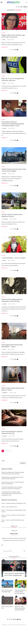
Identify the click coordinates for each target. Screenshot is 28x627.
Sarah (4, 83)
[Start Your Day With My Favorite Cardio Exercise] (20, 600)
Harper (4, 128)
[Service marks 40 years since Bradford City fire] (14, 201)
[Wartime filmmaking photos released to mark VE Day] (14, 285)
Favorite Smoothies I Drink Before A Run (16, 503)
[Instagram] (20, 7)
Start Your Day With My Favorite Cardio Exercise (20, 608)
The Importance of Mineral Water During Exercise (20, 591)
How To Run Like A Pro (11, 506)
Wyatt (4, 260)
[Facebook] (16, 7)
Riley (4, 39)
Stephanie (5, 219)
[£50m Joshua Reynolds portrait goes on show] (14, 374)
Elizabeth (5, 392)
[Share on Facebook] (12, 49)
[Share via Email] (17, 49)
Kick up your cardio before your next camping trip (14, 574)
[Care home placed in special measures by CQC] (14, 418)
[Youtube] (25, 7)
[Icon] (14, 568)
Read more (4, 47)
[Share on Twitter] (14, 49)
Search (3, 460)
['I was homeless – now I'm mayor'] (14, 244)
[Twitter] (18, 7)
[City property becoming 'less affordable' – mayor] (14, 331)
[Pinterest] (21, 7)
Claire (3, 503)
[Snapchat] (26, 7)
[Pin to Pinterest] (15, 49)
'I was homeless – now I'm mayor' (14, 258)
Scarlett (5, 436)
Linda (4, 349)
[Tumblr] (23, 7)
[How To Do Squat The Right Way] (7, 584)
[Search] (26, 2)
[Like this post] (10, 49)
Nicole (4, 173)
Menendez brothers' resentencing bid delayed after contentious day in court (13, 124)
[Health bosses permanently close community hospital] (14, 155)
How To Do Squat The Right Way (7, 590)
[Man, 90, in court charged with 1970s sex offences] (14, 65)
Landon (5, 304)
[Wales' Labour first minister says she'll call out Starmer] (14, 21)
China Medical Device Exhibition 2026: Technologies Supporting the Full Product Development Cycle (12, 493)
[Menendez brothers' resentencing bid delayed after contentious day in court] (14, 108)
